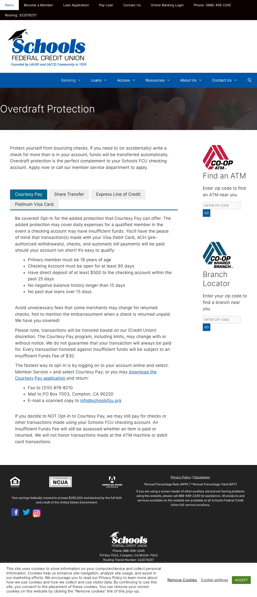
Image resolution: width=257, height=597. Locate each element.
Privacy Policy (181, 477)
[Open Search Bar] (249, 80)
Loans (96, 80)
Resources (155, 80)
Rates (9, 5)
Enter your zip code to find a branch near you (225, 302)
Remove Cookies (182, 580)
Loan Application (76, 5)
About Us (188, 80)
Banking (68, 80)
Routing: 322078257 (21, 15)
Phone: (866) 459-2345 (212, 5)
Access (123, 80)
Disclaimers (202, 477)
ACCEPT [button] (241, 580)
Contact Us (132, 5)
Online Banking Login (167, 5)
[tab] (28, 194)
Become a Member (38, 5)
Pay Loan (106, 5)
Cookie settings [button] (214, 580)
